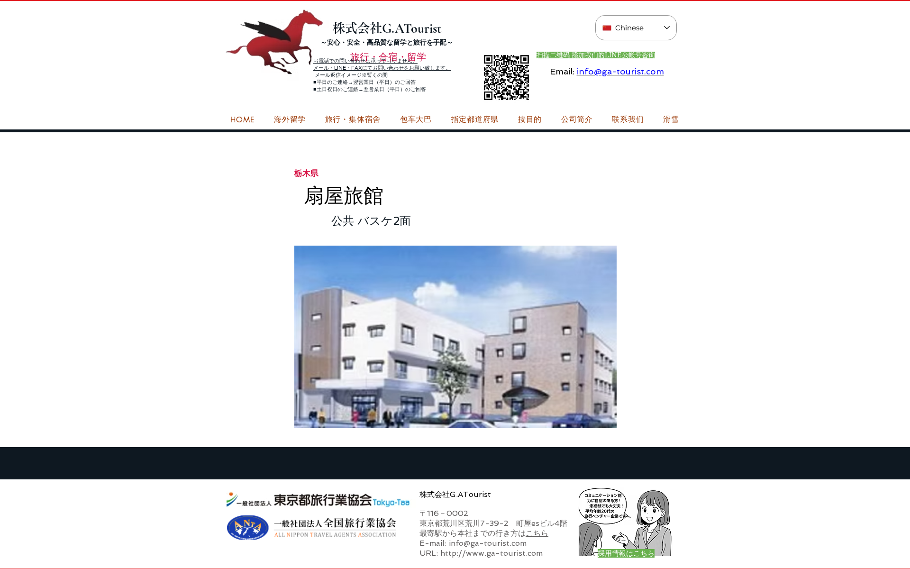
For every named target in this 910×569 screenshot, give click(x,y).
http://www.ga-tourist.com (491, 553)
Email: (562, 71)
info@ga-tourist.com (620, 71)
